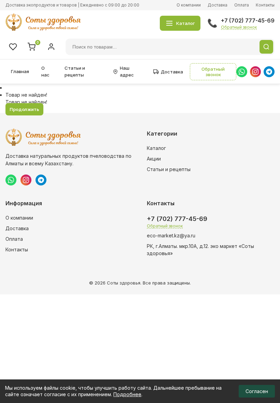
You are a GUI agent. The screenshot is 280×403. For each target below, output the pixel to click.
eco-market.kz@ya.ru (171, 235)
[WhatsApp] (241, 71)
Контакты (265, 5)
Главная (20, 71)
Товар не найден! (26, 95)
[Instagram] (255, 71)
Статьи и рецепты (75, 71)
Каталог (156, 148)
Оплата (241, 5)
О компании (189, 5)
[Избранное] (12, 46)
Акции (154, 159)
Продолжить (24, 109)
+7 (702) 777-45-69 (248, 20)
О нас (45, 71)
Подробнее (127, 394)
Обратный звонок (239, 27)
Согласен (257, 391)
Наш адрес (127, 71)
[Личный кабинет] (51, 46)
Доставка (217, 5)
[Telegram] (269, 71)
